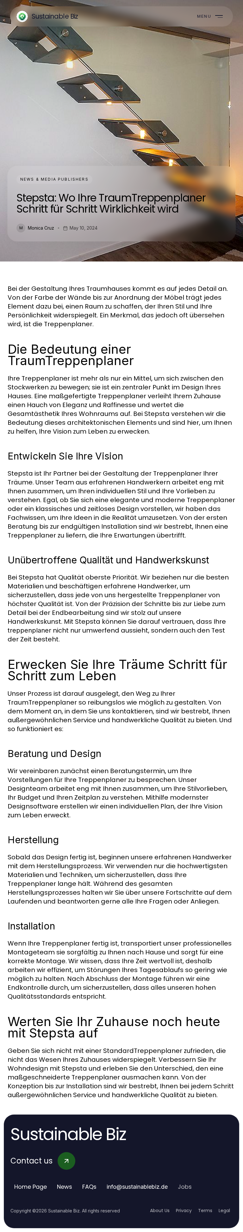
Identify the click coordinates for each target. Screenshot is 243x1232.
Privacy (184, 1210)
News (64, 1187)
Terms (205, 1210)
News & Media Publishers (54, 179)
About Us (160, 1210)
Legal (224, 1210)
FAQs (89, 1187)
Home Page (30, 1187)
